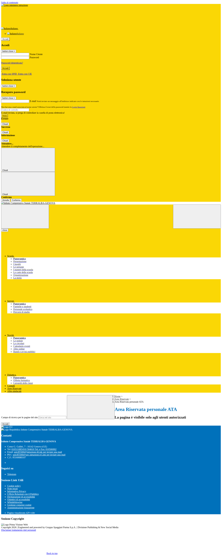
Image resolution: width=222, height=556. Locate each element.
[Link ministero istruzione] (14, 5)
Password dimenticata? (12, 63)
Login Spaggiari (78, 107)
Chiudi (5, 124)
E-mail (33, 101)
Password (34, 57)
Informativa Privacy (16, 491)
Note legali (12, 488)
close (4, 230)
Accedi (5, 39)
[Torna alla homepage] (111, 203)
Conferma (16, 200)
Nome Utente (36, 54)
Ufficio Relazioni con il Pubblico (23, 494)
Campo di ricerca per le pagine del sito (19, 417)
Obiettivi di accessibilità (18, 499)
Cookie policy (14, 486)
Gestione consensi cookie (19, 505)
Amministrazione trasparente (20, 507)
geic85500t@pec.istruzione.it (39, 454)
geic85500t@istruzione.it (38, 452)
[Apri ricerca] (197, 216)
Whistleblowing (14, 502)
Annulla (5, 200)
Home (118, 396)
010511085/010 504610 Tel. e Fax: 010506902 (33, 449)
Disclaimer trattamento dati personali (18, 530)
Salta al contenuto (9, 2)
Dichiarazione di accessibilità (21, 496)
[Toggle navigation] (25, 216)
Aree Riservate (122, 399)
